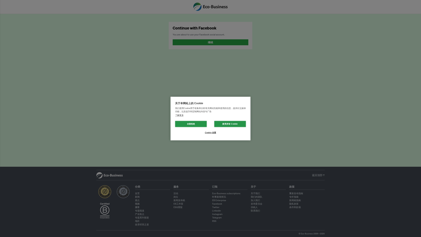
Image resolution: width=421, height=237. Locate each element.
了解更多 (179, 115)
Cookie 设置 (210, 133)
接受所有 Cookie (230, 124)
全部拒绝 (191, 124)
